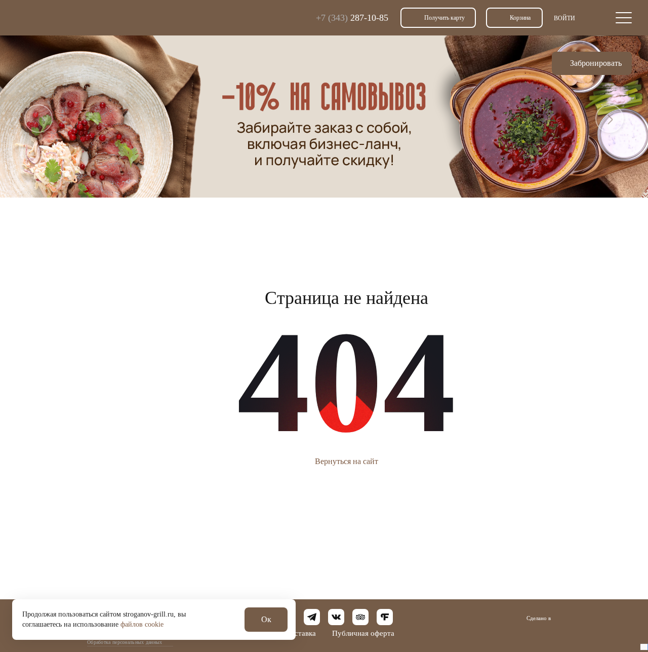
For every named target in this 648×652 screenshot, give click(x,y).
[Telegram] (312, 617)
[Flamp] (385, 617)
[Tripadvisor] (360, 617)
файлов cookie (142, 624)
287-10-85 (352, 18)
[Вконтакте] (336, 617)
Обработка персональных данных (125, 642)
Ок (266, 619)
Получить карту (444, 17)
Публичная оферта (363, 633)
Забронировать (596, 63)
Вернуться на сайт (346, 461)
